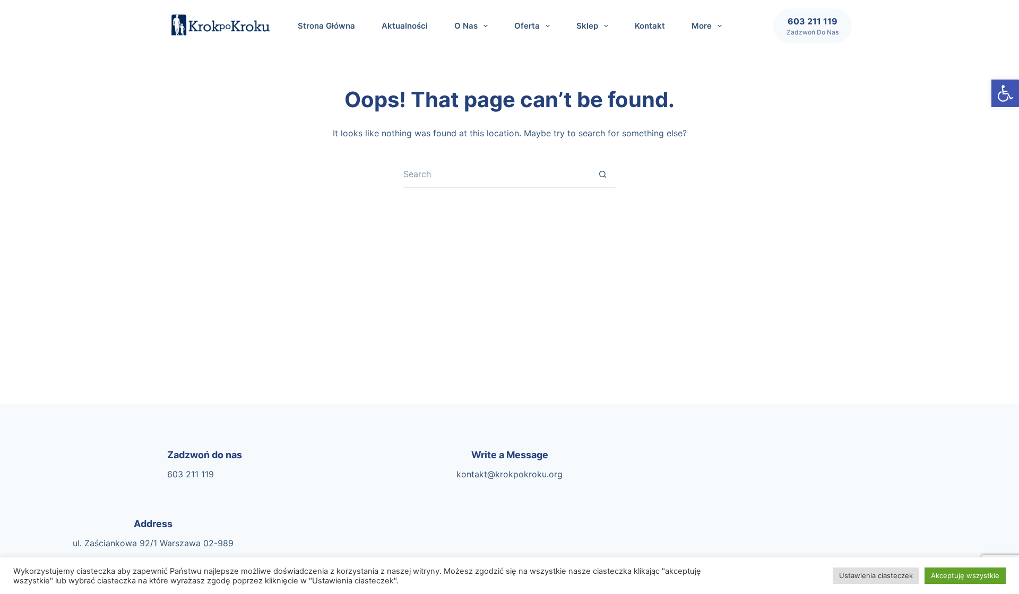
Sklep (587, 26)
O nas (466, 26)
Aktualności (405, 26)
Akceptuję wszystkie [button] (965, 575)
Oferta (527, 26)
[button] (1005, 93)
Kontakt (650, 26)
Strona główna (326, 26)
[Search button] (602, 174)
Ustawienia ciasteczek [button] (876, 575)
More (702, 26)
